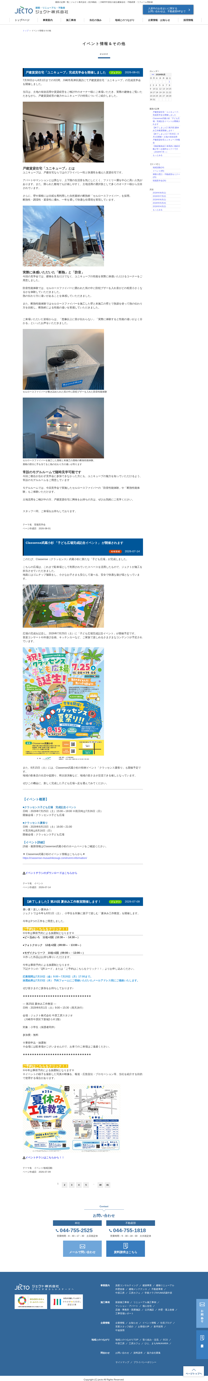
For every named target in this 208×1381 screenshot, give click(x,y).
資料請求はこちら (125, 1252)
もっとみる (157, 155)
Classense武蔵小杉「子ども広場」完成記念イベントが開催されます (166, 121)
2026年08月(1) (159, 193)
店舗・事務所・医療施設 (127, 1309)
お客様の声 (143, 1326)
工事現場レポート (124, 1313)
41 (107, 1185)
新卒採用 (158, 1326)
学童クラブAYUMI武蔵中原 (158, 1292)
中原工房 (119, 1292)
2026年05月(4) (159, 203)
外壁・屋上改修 (166, 1309)
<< (153, 74)
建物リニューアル (165, 1285)
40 (100, 1185)
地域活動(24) (158, 167)
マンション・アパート (126, 1306)
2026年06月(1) (159, 199)
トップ (26, 31)
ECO (165, 1339)
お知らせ (133, 1322)
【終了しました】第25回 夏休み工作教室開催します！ (63, 901)
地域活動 (47, 1168)
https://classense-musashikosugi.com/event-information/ (55, 858)
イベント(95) (158, 171)
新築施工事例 (122, 1302)
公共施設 (149, 1309)
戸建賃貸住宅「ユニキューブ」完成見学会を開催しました (66, 72)
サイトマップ (122, 1362)
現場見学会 (40, 524)
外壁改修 (119, 1289)
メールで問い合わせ (82, 1252)
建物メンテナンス (138, 1289)
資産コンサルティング (126, 1285)
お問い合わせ (202, 1314)
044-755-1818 (129, 1230)
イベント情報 (149, 1322)
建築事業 (147, 1285)
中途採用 (119, 1330)
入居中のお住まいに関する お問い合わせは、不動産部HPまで (167, 10)
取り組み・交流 (151, 1339)
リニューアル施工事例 (144, 1302)
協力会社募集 (154, 1352)
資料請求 (202, 1342)
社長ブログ (166, 1322)
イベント (38, 883)
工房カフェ (134, 1292)
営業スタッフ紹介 (124, 1326)
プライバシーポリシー (145, 1362)
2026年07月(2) (159, 196)
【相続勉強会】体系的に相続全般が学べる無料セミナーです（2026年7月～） (166, 149)
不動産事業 (157, 1289)
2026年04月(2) (159, 206)
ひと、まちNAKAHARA (156, 1343)
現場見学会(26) (159, 180)
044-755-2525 (76, 1230)
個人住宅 (147, 1306)
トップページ (22, 20)
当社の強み (95, 20)
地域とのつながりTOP (126, 1339)
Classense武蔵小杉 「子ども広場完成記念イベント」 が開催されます (74, 542)
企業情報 (119, 1322)
